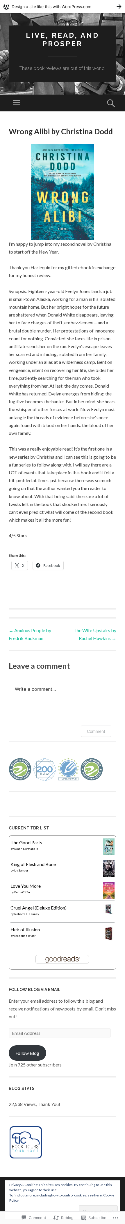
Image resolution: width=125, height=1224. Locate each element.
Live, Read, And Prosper (62, 39)
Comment (96, 731)
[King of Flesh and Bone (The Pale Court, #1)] (109, 875)
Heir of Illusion (25, 929)
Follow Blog (27, 1053)
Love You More (25, 886)
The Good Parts (26, 842)
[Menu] (16, 103)
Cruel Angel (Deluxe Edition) (38, 907)
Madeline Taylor (24, 935)
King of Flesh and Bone (33, 864)
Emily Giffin (22, 892)
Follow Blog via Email (34, 989)
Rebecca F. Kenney (26, 914)
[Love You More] (109, 897)
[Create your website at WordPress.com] (62, 6)
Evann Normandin (26, 848)
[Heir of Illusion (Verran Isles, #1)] (109, 939)
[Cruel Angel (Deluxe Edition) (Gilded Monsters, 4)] (109, 912)
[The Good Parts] (109, 853)
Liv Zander (21, 870)
